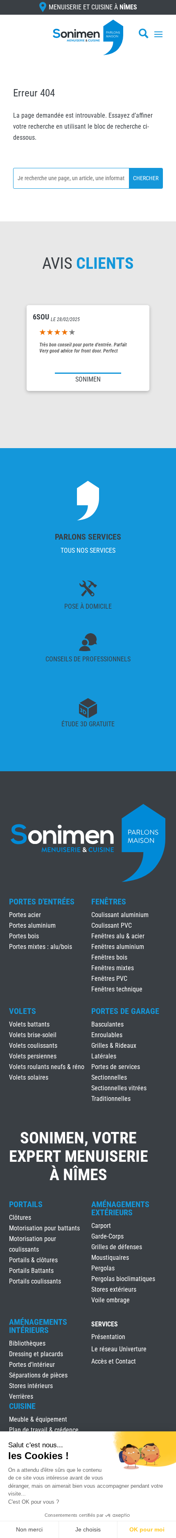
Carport (101, 1226)
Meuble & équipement (38, 1419)
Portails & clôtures (33, 1260)
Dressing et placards (36, 1354)
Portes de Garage (125, 1011)
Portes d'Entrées (41, 901)
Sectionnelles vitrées (119, 1088)
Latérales (103, 1056)
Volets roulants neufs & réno (46, 1067)
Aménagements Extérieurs (120, 1208)
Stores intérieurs (31, 1386)
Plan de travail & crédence (44, 1430)
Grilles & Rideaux (113, 1045)
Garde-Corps (107, 1236)
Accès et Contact (113, 1362)
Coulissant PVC (111, 925)
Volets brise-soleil (32, 1035)
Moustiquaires (110, 1257)
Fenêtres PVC (109, 978)
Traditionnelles (111, 1099)
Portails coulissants (35, 1281)
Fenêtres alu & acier (117, 936)
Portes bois (24, 936)
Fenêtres (108, 901)
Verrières (21, 1396)
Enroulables (106, 1035)
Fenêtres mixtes (112, 968)
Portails (26, 1204)
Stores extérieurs (113, 1289)
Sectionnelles (109, 1077)
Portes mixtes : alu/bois (40, 947)
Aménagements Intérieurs (38, 1326)
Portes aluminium (32, 925)
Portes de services (115, 1067)
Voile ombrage (110, 1300)
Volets (22, 1011)
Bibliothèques (27, 1343)
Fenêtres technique (116, 989)
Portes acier (25, 915)
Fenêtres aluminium (117, 947)
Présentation (108, 1337)
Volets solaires (28, 1077)
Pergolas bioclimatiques (123, 1279)
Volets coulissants (33, 1045)
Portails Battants (31, 1271)
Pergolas (103, 1268)
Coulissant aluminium (120, 915)
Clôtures (20, 1217)
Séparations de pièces (38, 1375)
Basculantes (107, 1024)
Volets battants (29, 1024)
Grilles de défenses (116, 1247)
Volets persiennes (32, 1056)
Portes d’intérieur (32, 1364)
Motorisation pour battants (44, 1228)
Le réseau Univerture (119, 1349)
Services (104, 1324)
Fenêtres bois (109, 957)
